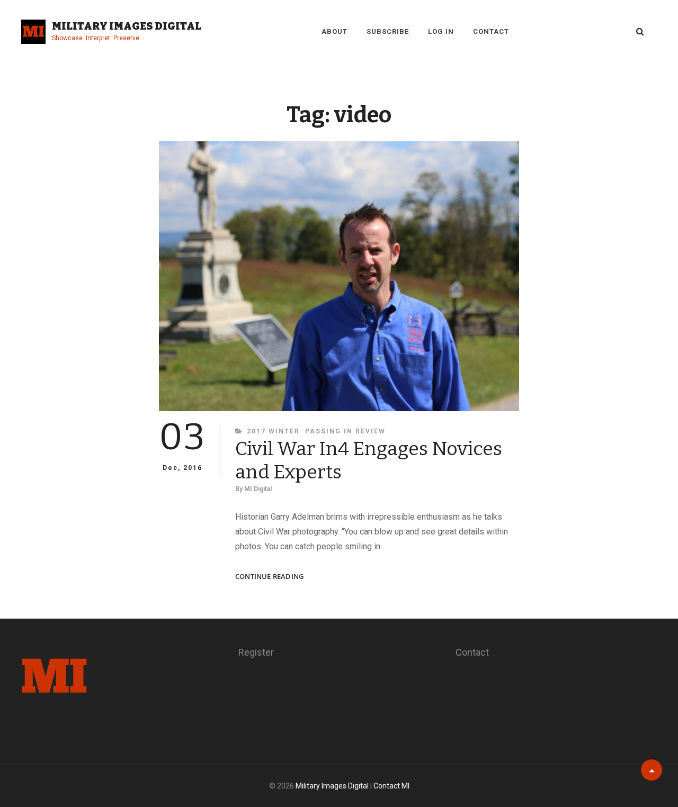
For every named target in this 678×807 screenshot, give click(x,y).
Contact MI (391, 786)
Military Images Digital (126, 26)
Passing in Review (345, 431)
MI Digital (258, 489)
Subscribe (388, 31)
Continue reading (269, 576)
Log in (441, 31)
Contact (491, 31)
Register (256, 652)
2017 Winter (273, 431)
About (334, 31)
